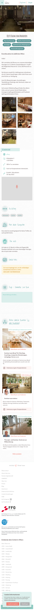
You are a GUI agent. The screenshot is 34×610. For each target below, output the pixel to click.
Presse (3, 483)
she (4, 478)
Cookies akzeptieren (13, 604)
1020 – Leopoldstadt (7, 548)
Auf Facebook (5, 502)
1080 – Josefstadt (6, 564)
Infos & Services (6, 473)
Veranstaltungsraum (17, 48)
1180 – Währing (6, 590)
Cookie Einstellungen (7, 494)
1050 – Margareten (7, 556)
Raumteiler (5, 527)
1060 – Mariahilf (6, 559)
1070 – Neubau (6, 561)
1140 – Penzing (6, 580)
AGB (3, 496)
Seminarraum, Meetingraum (21, 44)
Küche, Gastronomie (24, 41)
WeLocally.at (5, 470)
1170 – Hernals (6, 587)
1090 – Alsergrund (7, 567)
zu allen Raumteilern (19, 321)
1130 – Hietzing (6, 577)
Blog (3, 486)
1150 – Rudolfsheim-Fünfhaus (10, 582)
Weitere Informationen (9, 600)
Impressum (5, 489)
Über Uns (4, 481)
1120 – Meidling (6, 574)
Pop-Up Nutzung (9, 41)
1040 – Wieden (6, 554)
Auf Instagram (5, 499)
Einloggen (30, 2)
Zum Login (6, 271)
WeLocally (11, 514)
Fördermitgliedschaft (7, 476)
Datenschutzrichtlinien (8, 491)
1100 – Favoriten (6, 569)
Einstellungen (25, 604)
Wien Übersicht (6, 543)
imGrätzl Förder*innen (17, 465)
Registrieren (22, 2)
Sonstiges (7, 44)
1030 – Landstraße (7, 551)
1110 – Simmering (6, 572)
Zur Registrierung (15, 271)
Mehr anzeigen (17, 454)
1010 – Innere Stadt (7, 546)
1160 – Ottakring (6, 585)
